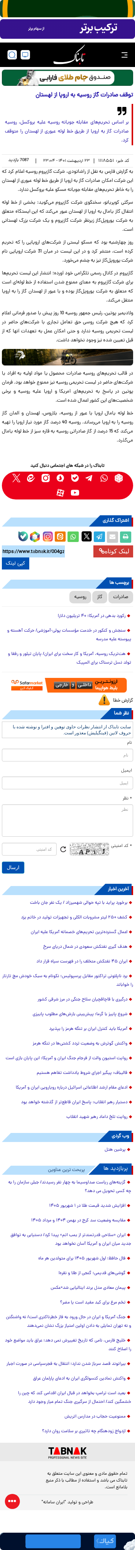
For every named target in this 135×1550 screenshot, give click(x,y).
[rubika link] (118, 478)
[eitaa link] (31, 478)
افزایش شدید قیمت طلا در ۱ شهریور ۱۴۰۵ (87, 1206)
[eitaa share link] (60, 537)
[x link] (16, 478)
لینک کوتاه (117, 551)
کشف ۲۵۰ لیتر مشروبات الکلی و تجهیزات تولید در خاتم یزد (74, 917)
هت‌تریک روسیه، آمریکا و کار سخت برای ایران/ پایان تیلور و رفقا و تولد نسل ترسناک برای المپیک (69, 658)
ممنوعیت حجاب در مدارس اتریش (95, 1416)
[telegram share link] (99, 537)
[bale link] (75, 478)
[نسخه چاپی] (125, 537)
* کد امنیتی (121, 846)
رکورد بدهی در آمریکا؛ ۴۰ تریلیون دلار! (92, 616)
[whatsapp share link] (73, 537)
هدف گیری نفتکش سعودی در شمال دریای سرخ (85, 947)
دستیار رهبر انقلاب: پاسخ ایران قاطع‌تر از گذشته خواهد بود (74, 1102)
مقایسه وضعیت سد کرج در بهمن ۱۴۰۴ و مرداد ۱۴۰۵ (78, 1220)
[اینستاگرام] (46, 535)
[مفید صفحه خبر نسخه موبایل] (67, 29)
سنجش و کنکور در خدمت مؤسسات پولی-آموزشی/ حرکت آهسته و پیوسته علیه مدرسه (69, 635)
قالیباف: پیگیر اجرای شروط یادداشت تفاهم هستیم (82, 1073)
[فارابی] (67, 78)
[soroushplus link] (60, 478)
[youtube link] (75, 493)
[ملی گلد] (67, 8)
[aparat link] (60, 493)
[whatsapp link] (104, 478)
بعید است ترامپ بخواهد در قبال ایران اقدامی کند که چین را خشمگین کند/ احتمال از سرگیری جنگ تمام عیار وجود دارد (74, 1397)
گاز (99, 597)
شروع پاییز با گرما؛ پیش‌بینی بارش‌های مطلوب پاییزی (80, 1014)
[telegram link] (89, 478)
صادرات (120, 597)
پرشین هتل (115, 1150)
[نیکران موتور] (67, 357)
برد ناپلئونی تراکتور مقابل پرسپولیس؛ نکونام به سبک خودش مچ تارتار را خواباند (67, 980)
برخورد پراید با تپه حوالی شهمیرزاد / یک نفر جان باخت (79, 903)
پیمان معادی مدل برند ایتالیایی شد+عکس (88, 1288)
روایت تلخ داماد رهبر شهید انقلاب (97, 1117)
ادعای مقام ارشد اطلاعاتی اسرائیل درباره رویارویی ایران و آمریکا (72, 1087)
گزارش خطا (123, 700)
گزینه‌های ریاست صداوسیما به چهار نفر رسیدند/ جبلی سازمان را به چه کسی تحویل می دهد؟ (69, 1187)
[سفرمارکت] (68, 685)
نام (129, 743)
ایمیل (126, 770)
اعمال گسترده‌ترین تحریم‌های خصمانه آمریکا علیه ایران (79, 932)
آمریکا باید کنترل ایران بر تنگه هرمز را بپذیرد (88, 1029)
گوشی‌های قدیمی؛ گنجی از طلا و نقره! (92, 1273)
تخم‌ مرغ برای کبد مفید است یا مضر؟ (93, 1302)
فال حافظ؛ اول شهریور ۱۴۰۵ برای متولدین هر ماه (82, 1258)
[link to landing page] (69, 54)
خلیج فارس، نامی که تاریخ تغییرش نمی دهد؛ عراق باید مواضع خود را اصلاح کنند (68, 1345)
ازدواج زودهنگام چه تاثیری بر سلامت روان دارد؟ (84, 1431)
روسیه (80, 597)
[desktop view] (25, 54)
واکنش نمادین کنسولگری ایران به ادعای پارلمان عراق (79, 1378)
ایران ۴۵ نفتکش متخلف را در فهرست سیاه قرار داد (82, 961)
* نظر (127, 798)
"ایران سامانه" (54, 1502)
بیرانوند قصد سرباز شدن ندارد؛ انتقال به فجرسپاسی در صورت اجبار (66, 1364)
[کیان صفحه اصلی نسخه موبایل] (67, 1541)
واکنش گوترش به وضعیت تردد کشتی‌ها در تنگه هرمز (80, 1043)
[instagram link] (45, 478)
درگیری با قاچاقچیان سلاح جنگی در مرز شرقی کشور (83, 999)
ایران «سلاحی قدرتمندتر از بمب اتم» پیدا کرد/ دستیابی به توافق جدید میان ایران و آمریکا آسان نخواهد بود (70, 1239)
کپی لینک (15, 563)
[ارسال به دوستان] (112, 537)
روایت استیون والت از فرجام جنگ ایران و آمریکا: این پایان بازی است (67, 1058)
